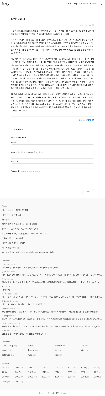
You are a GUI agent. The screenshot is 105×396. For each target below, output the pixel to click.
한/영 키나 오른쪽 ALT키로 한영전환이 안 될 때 (21, 229)
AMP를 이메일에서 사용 (26, 30)
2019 (97, 367)
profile (68, 3)
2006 (59, 377)
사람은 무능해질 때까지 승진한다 (15, 210)
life (58, 350)
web (81, 25)
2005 (72, 377)
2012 (85, 372)
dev (84, 345)
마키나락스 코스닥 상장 (11, 215)
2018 (6, 372)
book (32, 345)
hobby (33, 350)
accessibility (9, 345)
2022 (59, 367)
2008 (32, 377)
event (6, 350)
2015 (45, 372)
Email (13, 152)
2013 (72, 372)
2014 (58, 372)
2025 (19, 367)
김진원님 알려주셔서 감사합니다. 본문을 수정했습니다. (24, 334)
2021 (72, 367)
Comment (15, 171)
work (58, 355)
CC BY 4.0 (56, 393)
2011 (98, 372)
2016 (32, 372)
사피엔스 (5, 219)
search (100, 3)
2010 (6, 377)
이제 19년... (7, 289)
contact (93, 3)
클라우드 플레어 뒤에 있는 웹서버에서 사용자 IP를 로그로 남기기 (28, 252)
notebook (84, 3)
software (8, 355)
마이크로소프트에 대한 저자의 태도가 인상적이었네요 (23, 304)
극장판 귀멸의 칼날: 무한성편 (14, 243)
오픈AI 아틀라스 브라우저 (12, 238)
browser (60, 345)
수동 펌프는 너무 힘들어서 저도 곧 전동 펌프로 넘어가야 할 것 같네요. (30, 267)
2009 (19, 377)
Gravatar (31, 152)
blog (75, 3)
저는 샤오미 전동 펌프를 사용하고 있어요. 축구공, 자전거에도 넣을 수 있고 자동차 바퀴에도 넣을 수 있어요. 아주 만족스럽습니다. (52, 275)
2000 (19, 381)
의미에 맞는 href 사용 (11, 247)
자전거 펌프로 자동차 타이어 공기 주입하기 (19, 224)
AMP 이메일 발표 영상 (39, 46)
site (84, 350)
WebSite (14, 162)
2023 (45, 367)
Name (13, 142)
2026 (5, 367)
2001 (6, 381)
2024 (32, 367)
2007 (45, 377)
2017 (19, 372)
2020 (85, 367)
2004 (85, 377)
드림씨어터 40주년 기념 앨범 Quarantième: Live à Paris (25, 233)
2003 (97, 377)
